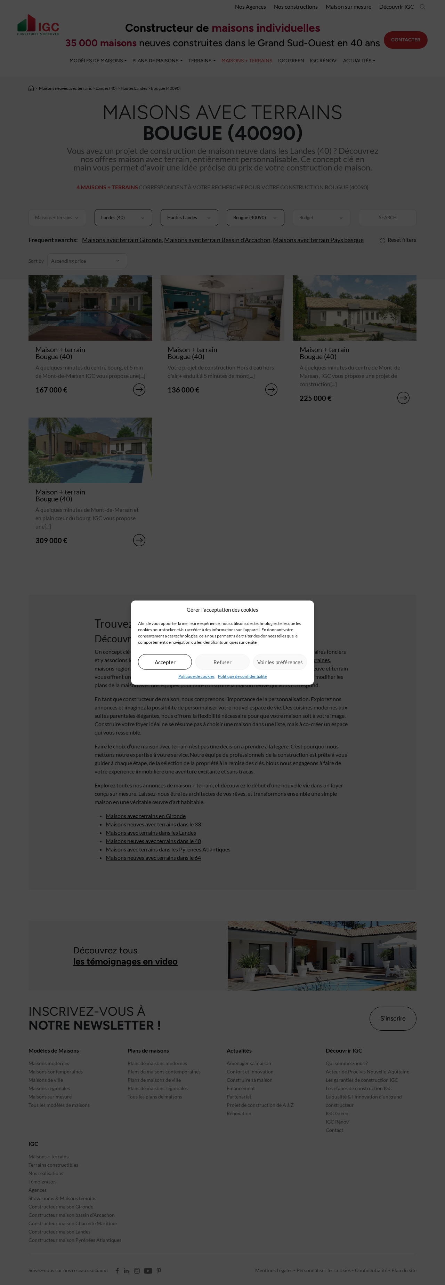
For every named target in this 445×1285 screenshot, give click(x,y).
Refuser (222, 662)
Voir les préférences (280, 662)
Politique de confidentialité (242, 676)
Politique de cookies (196, 676)
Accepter (165, 662)
